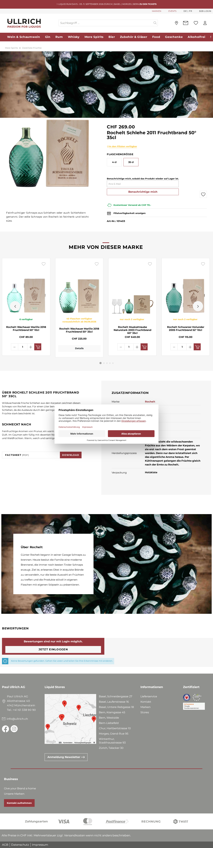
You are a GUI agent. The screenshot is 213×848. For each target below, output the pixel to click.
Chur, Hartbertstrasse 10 (115, 728)
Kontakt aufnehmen (19, 802)
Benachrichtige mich (142, 191)
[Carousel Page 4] (110, 363)
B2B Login (205, 11)
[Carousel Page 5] (113, 363)
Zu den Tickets (148, 4)
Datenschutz (20, 844)
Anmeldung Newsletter (64, 757)
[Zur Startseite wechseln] (30, 23)
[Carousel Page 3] (107, 363)
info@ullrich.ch (17, 718)
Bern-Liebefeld (109, 723)
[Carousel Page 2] (104, 363)
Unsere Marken (14, 793)
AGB (5, 844)
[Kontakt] (185, 23)
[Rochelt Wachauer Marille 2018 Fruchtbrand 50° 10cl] (26, 288)
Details (79, 348)
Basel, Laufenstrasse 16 (114, 701)
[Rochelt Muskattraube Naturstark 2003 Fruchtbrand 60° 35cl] (132, 288)
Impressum (40, 844)
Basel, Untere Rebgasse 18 (116, 707)
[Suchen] (155, 23)
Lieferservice (148, 696)
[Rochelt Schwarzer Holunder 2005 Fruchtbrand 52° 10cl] (185, 288)
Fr (190, 11)
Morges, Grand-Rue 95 (113, 733)
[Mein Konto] (205, 23)
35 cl (131, 162)
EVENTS (172, 11)
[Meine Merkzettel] (196, 23)
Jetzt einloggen (53, 649)
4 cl (114, 162)
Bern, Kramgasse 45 (112, 712)
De (185, 11)
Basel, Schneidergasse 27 (115, 696)
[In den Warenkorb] (37, 346)
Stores (144, 712)
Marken (145, 707)
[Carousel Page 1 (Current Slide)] (101, 363)
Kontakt (145, 701)
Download (70, 454)
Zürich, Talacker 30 (111, 747)
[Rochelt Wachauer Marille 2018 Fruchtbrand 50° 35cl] (79, 288)
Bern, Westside (109, 717)
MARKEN (156, 11)
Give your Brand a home (20, 788)
